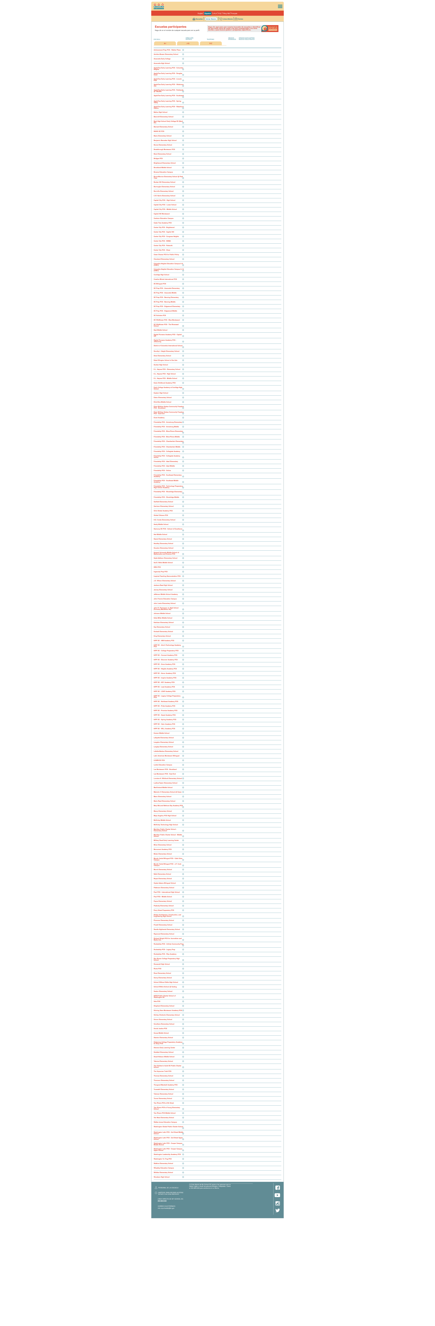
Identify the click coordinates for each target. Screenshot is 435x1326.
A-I (165, 43)
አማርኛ (215, 13)
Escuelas (199, 19)
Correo (240, 19)
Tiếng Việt (226, 13)
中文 (219, 13)
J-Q (188, 43)
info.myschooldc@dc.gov (166, 1208)
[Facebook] (277, 1187)
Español (208, 13)
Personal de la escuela (168, 1188)
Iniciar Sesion (211, 19)
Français (234, 13)
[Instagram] (277, 1203)
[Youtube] (277, 1196)
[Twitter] (277, 1211)
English (200, 13)
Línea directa (228, 19)
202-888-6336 (162, 1201)
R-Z (210, 43)
